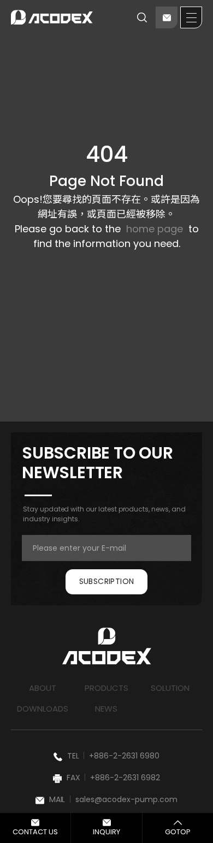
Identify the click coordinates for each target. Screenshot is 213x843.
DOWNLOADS (42, 708)
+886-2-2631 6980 (124, 755)
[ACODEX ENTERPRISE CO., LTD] (52, 17)
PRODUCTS (106, 688)
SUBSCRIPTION (106, 581)
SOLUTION (170, 688)
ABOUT (42, 688)
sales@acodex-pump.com (126, 799)
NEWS (106, 708)
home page (154, 229)
